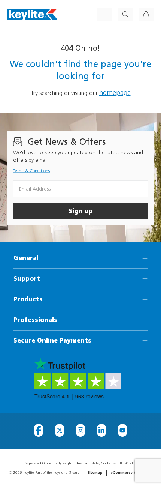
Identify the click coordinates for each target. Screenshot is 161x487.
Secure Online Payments (52, 340)
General (26, 258)
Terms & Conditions (31, 170)
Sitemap (95, 472)
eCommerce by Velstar (131, 472)
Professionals (35, 319)
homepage (115, 93)
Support (26, 278)
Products (28, 299)
